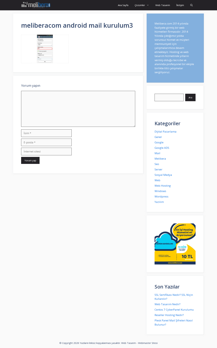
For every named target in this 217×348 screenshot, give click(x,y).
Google (159, 142)
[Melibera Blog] (36, 5)
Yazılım (159, 202)
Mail (157, 153)
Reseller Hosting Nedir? (169, 315)
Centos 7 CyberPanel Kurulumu (174, 309)
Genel (158, 137)
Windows (160, 191)
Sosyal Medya (163, 175)
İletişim (180, 5)
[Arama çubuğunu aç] (191, 5)
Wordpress (161, 196)
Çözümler (140, 5)
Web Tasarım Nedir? (167, 304)
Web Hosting (163, 185)
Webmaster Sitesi (148, 342)
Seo (157, 164)
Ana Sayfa (123, 5)
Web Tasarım (162, 5)
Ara (190, 97)
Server (158, 169)
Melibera (160, 158)
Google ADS (162, 148)
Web (157, 180)
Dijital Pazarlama (165, 131)
